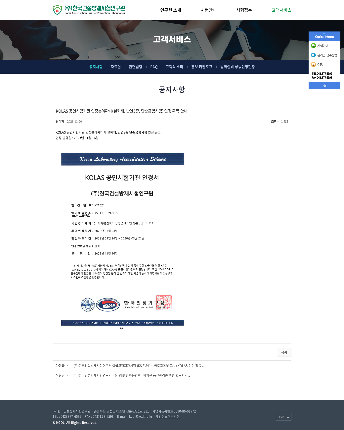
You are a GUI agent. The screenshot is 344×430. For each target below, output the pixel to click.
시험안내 (209, 10)
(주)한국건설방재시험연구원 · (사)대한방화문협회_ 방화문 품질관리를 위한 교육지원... (132, 375)
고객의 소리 (174, 66)
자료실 (116, 66)
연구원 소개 (170, 10)
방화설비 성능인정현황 (237, 66)
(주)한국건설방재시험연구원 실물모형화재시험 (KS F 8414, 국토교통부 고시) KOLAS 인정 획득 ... (139, 365)
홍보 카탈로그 (201, 66)
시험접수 (244, 10)
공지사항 (96, 66)
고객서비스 (281, 10)
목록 (284, 352)
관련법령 (135, 66)
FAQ (154, 66)
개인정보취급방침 (168, 416)
